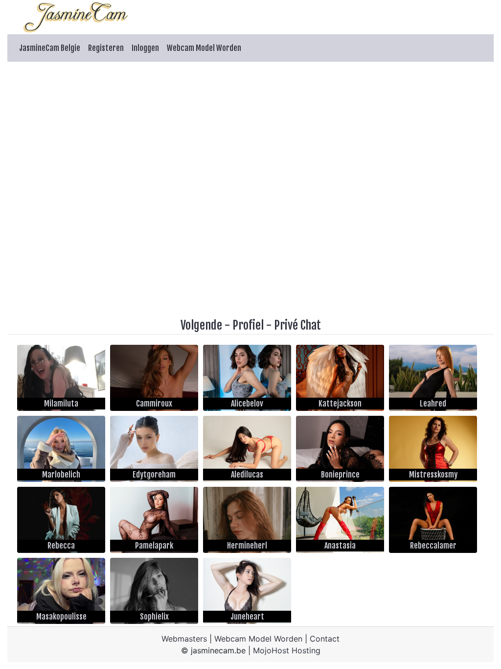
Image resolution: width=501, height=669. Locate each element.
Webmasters (184, 639)
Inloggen (145, 48)
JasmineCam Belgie (49, 48)
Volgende (201, 325)
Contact (325, 639)
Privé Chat (297, 325)
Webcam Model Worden (204, 48)
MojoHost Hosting (286, 650)
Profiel (248, 325)
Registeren (106, 48)
